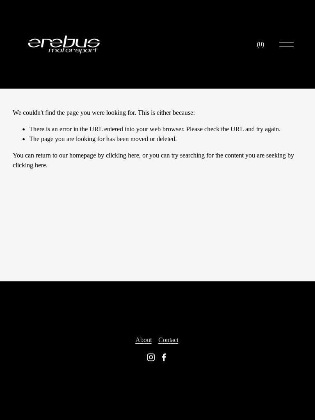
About (143, 339)
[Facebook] (164, 357)
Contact (168, 339)
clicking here (122, 155)
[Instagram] (151, 357)
